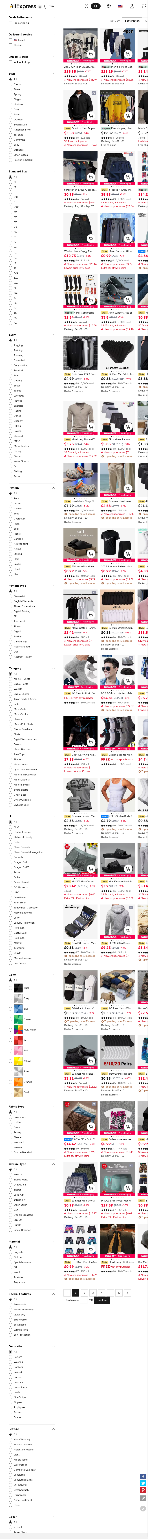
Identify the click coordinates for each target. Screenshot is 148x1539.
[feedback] (143, 1498)
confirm (102, 1300)
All (15, 79)
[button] (39, 6)
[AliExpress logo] (23, 6)
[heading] (80, 67)
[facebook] (143, 1476)
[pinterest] (143, 1490)
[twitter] (143, 1483)
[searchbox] (65, 6)
